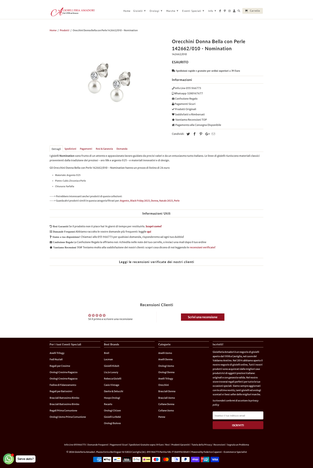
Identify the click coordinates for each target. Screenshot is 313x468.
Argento (124, 200)
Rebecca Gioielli (112, 378)
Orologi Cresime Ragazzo (64, 372)
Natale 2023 (166, 200)
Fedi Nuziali (56, 359)
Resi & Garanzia (104, 148)
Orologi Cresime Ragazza (63, 378)
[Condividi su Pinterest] (200, 134)
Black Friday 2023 (140, 200)
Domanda (121, 148)
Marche (172, 11)
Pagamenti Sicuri (119, 444)
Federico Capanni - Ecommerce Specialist (225, 452)
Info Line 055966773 (75, 444)
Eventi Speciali (193, 11)
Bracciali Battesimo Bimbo (64, 397)
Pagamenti (86, 148)
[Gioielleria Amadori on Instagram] (229, 11)
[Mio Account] (234, 11)
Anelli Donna (165, 359)
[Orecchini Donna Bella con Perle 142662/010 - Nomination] (109, 82)
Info (212, 11)
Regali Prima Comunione (63, 410)
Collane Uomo (166, 410)
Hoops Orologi (112, 397)
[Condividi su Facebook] (194, 134)
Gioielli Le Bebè (112, 416)
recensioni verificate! (202, 247)
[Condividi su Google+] (206, 134)
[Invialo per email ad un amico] (213, 134)
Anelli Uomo (165, 353)
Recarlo (108, 404)
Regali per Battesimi (61, 391)
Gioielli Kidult (111, 366)
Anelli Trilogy (57, 353)
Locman (108, 359)
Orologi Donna (166, 372)
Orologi (156, 11)
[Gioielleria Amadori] (72, 11)
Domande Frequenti (97, 444)
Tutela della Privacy (201, 444)
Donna (154, 200)
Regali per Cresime (60, 366)
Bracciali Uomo (166, 397)
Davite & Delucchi (113, 391)
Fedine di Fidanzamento (63, 385)
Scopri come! (154, 226)
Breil (106, 353)
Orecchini (163, 385)
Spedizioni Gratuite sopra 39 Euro (146, 444)
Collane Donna (166, 404)
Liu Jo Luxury (111, 372)
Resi (167, 444)
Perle (177, 200)
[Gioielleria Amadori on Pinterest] (225, 11)
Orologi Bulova (112, 423)
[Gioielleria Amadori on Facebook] (220, 11)
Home (126, 11)
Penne (161, 416)
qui (149, 231)
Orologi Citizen (112, 410)
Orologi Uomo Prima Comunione (68, 416)
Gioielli (139, 11)
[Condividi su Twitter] (188, 134)
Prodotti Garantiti (180, 444)
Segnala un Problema (238, 444)
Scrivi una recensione (202, 317)
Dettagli (56, 149)
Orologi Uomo (166, 366)
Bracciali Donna (166, 391)
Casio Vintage (111, 385)
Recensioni (219, 444)
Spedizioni (70, 148)
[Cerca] (239, 11)
